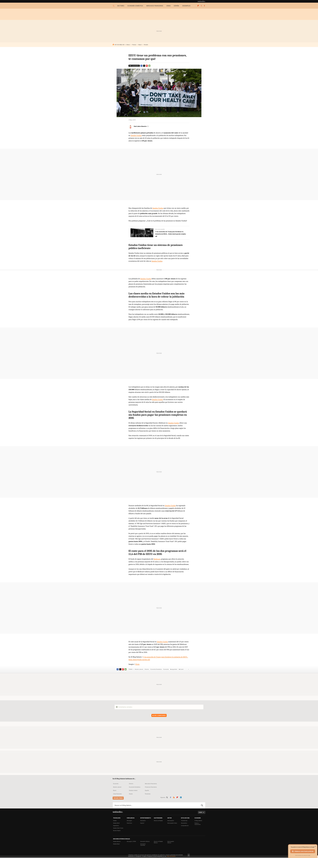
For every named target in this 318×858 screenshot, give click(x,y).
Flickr (137, 664)
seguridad (174, 669)
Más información (171, 856)
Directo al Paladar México (158, 842)
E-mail (149, 66)
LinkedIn (181, 797)
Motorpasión (170, 820)
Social (181, 669)
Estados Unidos (136, 135)
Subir (200, 812)
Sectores (120, 6)
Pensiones (147, 794)
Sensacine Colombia (143, 844)
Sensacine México (145, 841)
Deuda (131, 794)
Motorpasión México (170, 842)
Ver (160, 715)
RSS (174, 797)
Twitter (201, 6)
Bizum (140, 44)
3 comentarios (135, 65)
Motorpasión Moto (172, 823)
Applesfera (116, 825)
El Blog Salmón (198, 820)
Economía (166, 669)
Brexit (114, 790)
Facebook (204, 6)
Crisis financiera (117, 794)
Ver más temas (118, 798)
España (176, 6)
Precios (134, 44)
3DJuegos (129, 820)
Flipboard (198, 6)
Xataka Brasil (116, 844)
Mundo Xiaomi (116, 830)
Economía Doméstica (156, 669)
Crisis (168, 6)
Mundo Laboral (139, 669)
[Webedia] (201, 1)
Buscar (201, 805)
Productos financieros (151, 787)
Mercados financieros (154, 6)
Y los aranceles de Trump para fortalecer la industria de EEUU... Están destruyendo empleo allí (170, 234)
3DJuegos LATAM (131, 841)
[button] (141, 126)
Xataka (115, 820)
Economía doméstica (135, 6)
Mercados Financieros (151, 783)
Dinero (128, 44)
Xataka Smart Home (118, 828)
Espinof (142, 823)
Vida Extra (129, 823)
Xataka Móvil (116, 823)
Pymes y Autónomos (198, 823)
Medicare (157, 559)
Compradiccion (185, 825)
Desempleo (186, 6)
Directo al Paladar (158, 820)
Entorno (147, 669)
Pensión (146, 44)
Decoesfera (184, 823)
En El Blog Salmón (160, 229)
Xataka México (117, 841)
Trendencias (184, 820)
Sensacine (143, 820)
